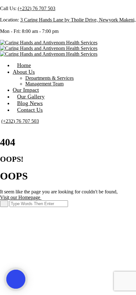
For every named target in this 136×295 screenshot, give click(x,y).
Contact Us (30, 110)
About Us (24, 72)
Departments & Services (49, 78)
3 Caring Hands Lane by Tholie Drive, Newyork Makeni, (78, 19)
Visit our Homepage (20, 197)
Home (24, 65)
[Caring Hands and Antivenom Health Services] (48, 42)
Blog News (30, 103)
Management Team (44, 83)
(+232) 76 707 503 (36, 8)
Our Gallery (31, 96)
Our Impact (26, 90)
